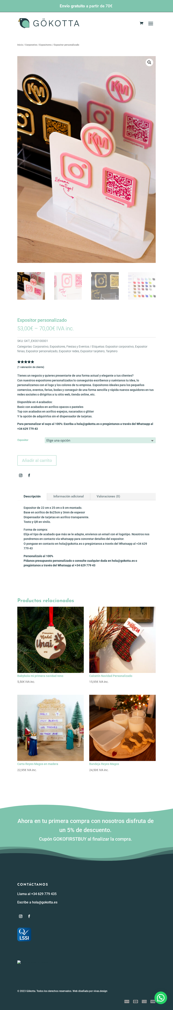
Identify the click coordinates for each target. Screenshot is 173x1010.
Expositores (45, 45)
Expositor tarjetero (92, 351)
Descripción (32, 496)
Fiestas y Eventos (77, 346)
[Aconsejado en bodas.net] (34, 962)
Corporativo (31, 45)
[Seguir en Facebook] (29, 475)
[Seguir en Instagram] (20, 475)
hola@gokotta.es (44, 902)
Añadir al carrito (37, 460)
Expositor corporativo (119, 346)
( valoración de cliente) (30, 367)
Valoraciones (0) (108, 496)
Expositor (23, 440)
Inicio (20, 45)
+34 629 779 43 (27, 428)
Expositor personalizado (42, 351)
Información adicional (68, 496)
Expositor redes (69, 351)
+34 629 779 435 (44, 894)
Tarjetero (112, 351)
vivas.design (100, 991)
